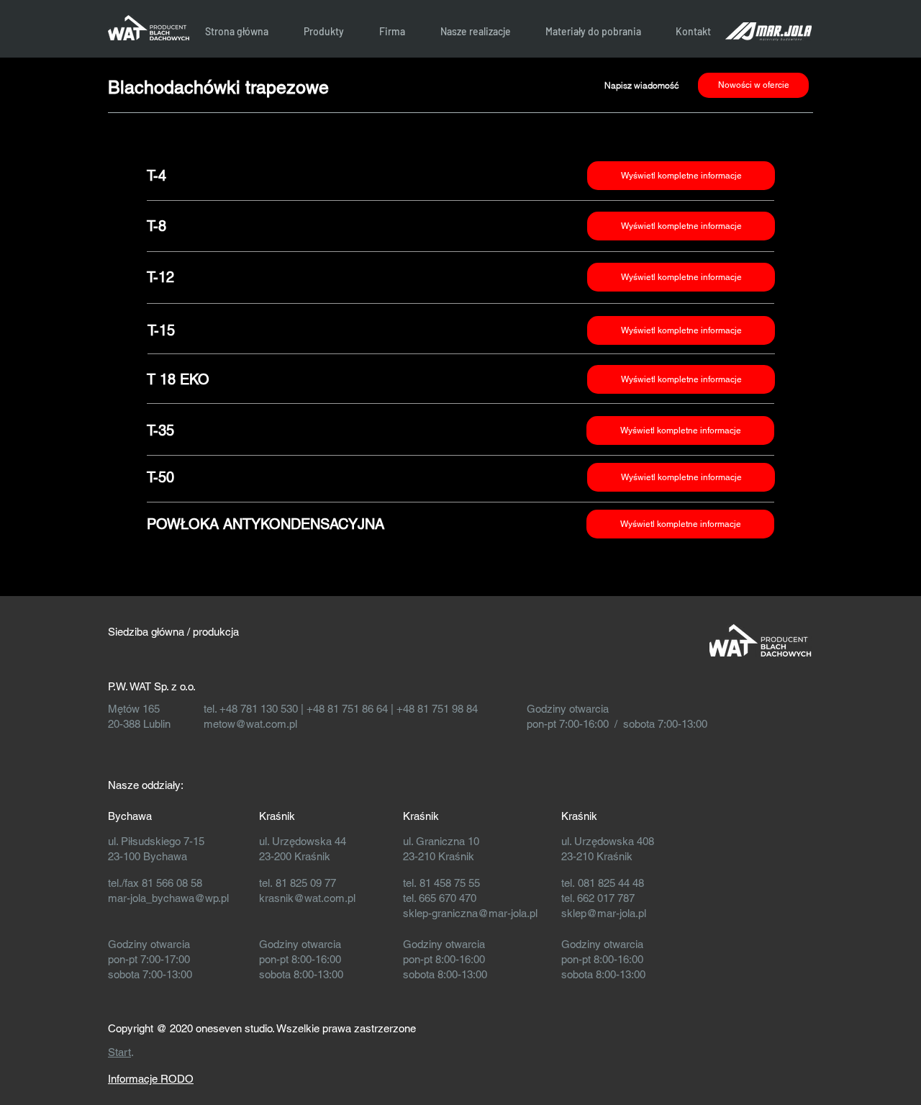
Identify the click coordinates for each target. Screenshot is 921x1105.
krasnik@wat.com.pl (307, 898)
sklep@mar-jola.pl (603, 913)
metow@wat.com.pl (250, 724)
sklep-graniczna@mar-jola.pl (470, 913)
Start (119, 1052)
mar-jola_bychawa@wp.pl (168, 898)
